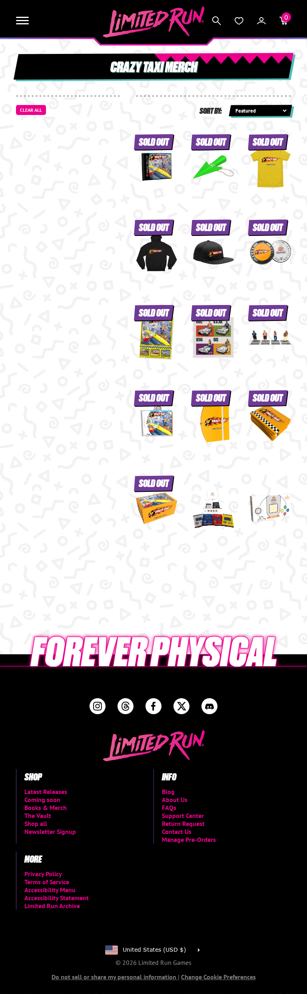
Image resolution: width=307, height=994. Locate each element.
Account (261, 20)
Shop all (35, 824)
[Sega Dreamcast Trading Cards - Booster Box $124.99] (213, 508)
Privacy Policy (43, 874)
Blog (168, 792)
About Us (174, 800)
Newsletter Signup (50, 832)
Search (216, 20)
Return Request (183, 824)
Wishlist (239, 20)
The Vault (37, 816)
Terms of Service (46, 882)
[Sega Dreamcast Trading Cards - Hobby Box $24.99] (270, 508)
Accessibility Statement (56, 898)
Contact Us (176, 832)
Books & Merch (45, 808)
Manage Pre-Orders (189, 840)
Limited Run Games (154, 22)
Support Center (183, 816)
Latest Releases (45, 792)
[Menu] (22, 20)
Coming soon (42, 800)
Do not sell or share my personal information (115, 977)
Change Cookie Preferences (218, 977)
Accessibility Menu (50, 890)
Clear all (31, 110)
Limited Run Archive (52, 906)
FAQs (169, 808)
